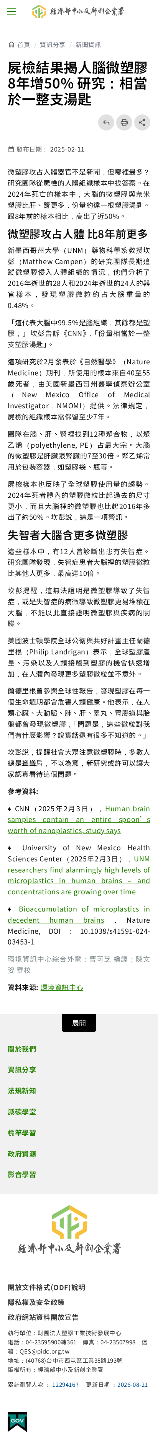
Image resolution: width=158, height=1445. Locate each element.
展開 (79, 1022)
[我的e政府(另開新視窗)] (17, 1423)
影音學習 (22, 1174)
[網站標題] (79, 11)
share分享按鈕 (142, 122)
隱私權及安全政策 (36, 1302)
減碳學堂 (22, 1111)
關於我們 (22, 1049)
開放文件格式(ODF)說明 (47, 1287)
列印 (121, 122)
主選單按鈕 (11, 11)
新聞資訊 (88, 44)
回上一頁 (103, 122)
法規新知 (22, 1090)
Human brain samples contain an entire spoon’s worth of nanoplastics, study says (79, 819)
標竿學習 (22, 1132)
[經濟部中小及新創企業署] (69, 1230)
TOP (146, 1367)
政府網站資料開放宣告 (43, 1317)
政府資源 (22, 1153)
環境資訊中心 (62, 987)
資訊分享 (52, 44)
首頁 (23, 44)
